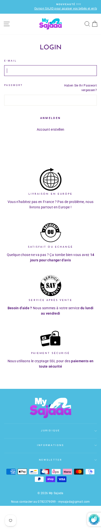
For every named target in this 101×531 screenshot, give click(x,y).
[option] (52, 6)
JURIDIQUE (50, 430)
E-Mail (10, 60)
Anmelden (50, 118)
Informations (50, 445)
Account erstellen (50, 129)
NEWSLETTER (50, 459)
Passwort (13, 85)
